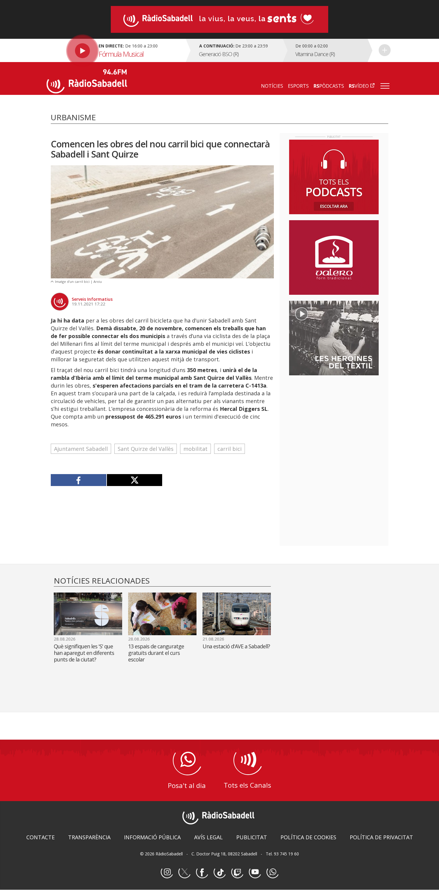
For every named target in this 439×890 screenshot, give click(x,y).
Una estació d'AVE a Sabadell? (236, 646)
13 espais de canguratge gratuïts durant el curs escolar (156, 653)
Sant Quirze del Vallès (146, 448)
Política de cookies (308, 837)
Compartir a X (134, 480)
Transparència (89, 837)
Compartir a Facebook (79, 480)
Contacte (40, 837)
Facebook (202, 872)
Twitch (237, 872)
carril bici (229, 448)
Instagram (167, 872)
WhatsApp (272, 872)
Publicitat (251, 837)
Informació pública (152, 837)
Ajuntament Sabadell (81, 448)
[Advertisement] (334, 418)
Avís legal (208, 837)
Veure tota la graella (385, 50)
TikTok (219, 872)
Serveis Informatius (92, 299)
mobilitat (195, 448)
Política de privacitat (381, 837)
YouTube (255, 872)
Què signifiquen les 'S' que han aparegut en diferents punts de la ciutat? (84, 653)
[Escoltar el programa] (115, 50)
